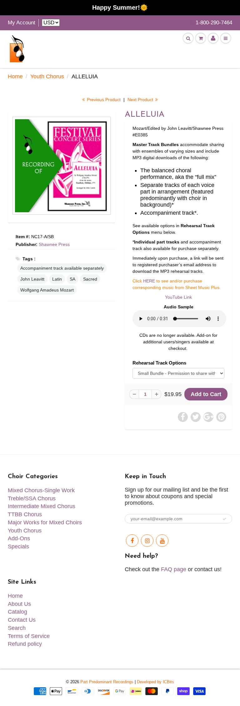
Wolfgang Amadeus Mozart (47, 289)
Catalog (17, 612)
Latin (57, 279)
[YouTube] (162, 540)
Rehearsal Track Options (159, 362)
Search (17, 628)
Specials (18, 546)
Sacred (90, 279)
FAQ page (173, 569)
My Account (21, 23)
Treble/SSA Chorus (32, 498)
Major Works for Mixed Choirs (45, 522)
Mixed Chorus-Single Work (41, 490)
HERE (149, 280)
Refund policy (25, 644)
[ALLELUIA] (61, 166)
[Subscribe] (224, 519)
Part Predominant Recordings (106, 681)
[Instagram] (147, 540)
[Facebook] (132, 540)
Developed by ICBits (155, 681)
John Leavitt (32, 279)
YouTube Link (178, 297)
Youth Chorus (47, 76)
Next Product (141, 99)
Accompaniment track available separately (62, 268)
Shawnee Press (54, 244)
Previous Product (103, 99)
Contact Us (22, 620)
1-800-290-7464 (214, 23)
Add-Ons (19, 538)
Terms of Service (29, 636)
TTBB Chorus (25, 514)
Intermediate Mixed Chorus (41, 506)
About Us (19, 604)
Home (15, 76)
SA (72, 279)
